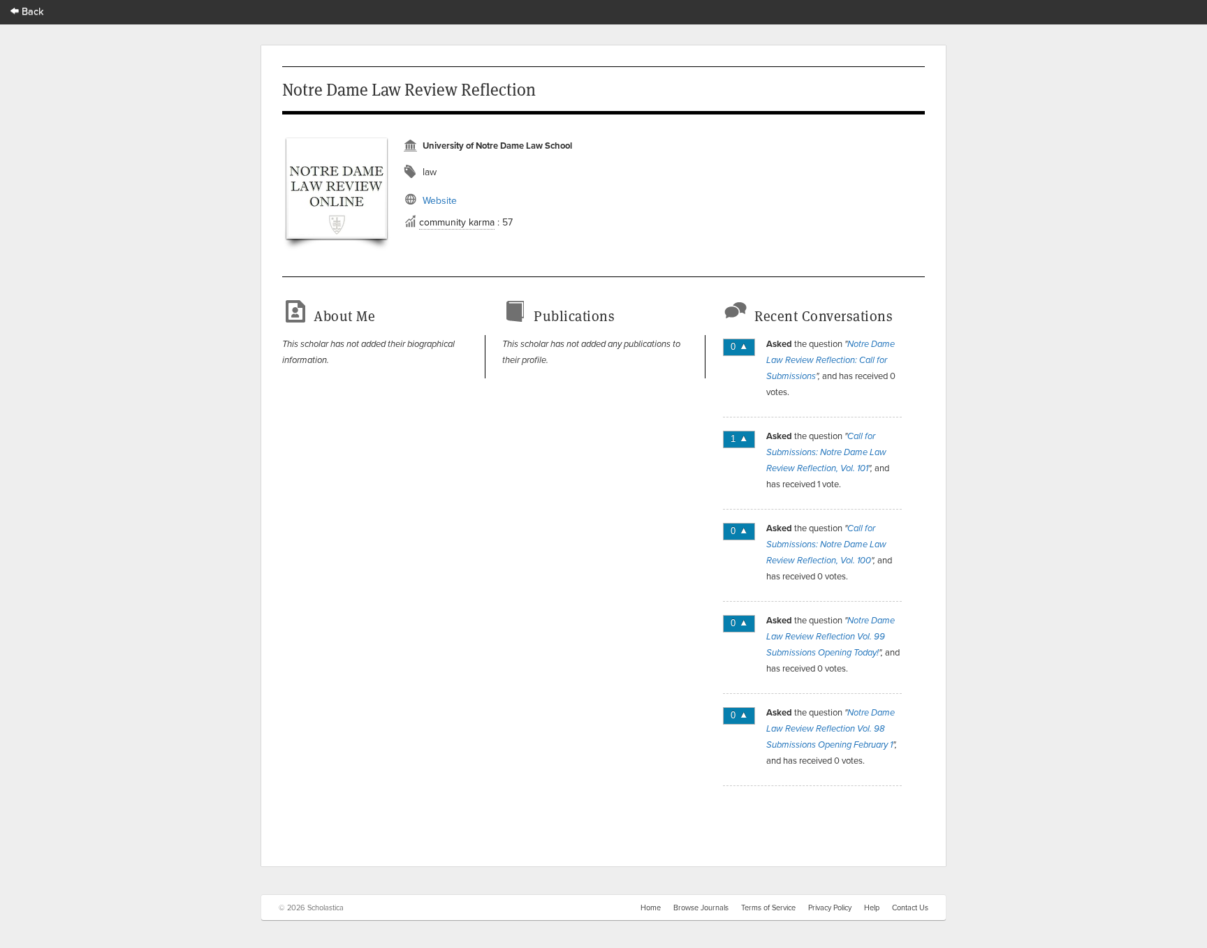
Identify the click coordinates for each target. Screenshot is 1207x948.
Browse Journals (701, 907)
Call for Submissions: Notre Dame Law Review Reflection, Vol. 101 (826, 452)
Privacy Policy (829, 907)
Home (651, 907)
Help (871, 907)
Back (31, 10)
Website (440, 200)
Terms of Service (768, 907)
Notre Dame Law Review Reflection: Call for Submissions (830, 360)
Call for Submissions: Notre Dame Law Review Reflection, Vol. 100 (826, 544)
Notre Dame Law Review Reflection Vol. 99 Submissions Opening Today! (830, 636)
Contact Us (910, 907)
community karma (457, 222)
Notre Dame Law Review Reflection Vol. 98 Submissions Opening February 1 (830, 728)
